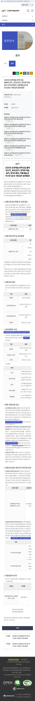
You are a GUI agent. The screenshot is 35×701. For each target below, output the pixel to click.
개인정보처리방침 (13, 660)
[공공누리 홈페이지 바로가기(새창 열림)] (7, 682)
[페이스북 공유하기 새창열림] (24, 73)
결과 (12, 64)
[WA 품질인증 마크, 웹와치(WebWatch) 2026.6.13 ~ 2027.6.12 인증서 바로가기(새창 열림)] (27, 681)
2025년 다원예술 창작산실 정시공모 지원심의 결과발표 (21, 645)
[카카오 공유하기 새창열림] (21, 73)
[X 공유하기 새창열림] (14, 73)
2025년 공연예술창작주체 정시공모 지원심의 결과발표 (21, 637)
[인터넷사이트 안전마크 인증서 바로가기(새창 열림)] (17, 681)
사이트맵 (18, 664)
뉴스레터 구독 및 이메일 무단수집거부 (18, 662)
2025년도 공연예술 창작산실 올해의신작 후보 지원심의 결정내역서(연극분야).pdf (17, 118)
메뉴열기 (32, 11)
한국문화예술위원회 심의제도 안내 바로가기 (16, 332)
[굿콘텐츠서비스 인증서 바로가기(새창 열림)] (18, 687)
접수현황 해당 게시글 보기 (18, 214)
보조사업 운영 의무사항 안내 (14, 422)
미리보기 (8, 121)
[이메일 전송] (31, 73)
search (28, 11)
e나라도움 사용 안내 (11, 443)
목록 (17, 628)
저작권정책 (24, 660)
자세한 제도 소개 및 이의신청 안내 (20, 538)
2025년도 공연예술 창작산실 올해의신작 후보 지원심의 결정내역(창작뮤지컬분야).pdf (17, 125)
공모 (5, 64)
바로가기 (26, 338)
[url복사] (28, 73)
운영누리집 (25, 5)
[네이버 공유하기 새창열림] (17, 73)
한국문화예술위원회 (15, 10)
